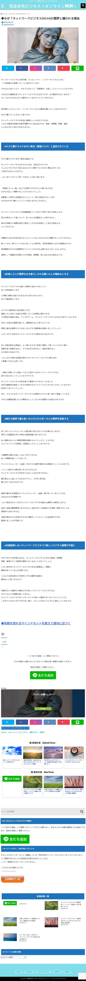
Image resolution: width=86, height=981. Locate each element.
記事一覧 (57, 971)
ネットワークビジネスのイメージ (15, 728)
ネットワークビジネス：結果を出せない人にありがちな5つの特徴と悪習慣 (74, 791)
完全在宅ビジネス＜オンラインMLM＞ (43, 6)
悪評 (42, 732)
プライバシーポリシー (43, 971)
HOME (18, 971)
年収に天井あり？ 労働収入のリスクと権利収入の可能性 (53, 790)
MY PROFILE (29, 971)
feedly (44, 708)
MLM (4, 732)
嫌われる (34, 732)
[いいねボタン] (2, 634)
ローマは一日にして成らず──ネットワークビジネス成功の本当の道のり (29, 937)
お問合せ (67, 971)
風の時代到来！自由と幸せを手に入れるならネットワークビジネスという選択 (32, 762)
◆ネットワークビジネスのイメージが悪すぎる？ (11, 761)
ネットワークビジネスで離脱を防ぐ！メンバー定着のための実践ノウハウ (32, 791)
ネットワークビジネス (19, 732)
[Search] (81, 811)
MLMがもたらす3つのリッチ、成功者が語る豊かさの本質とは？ (53, 762)
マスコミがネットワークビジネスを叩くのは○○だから (74, 761)
